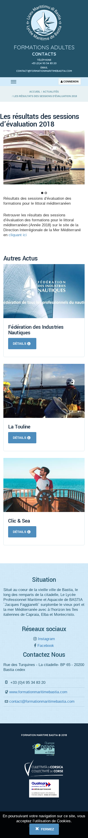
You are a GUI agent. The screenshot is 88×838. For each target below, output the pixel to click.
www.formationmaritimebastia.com (38, 692)
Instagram (46, 639)
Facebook (45, 645)
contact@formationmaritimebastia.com (41, 701)
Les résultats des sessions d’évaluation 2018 (45, 96)
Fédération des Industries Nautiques (35, 330)
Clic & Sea (19, 521)
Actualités (51, 91)
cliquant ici (18, 235)
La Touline (19, 426)
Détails (19, 343)
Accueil (34, 91)
